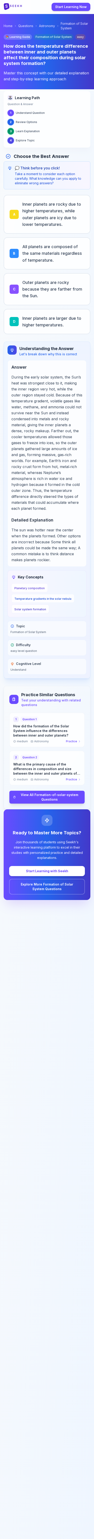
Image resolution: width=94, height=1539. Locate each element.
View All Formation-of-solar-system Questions (49, 797)
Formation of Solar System (74, 26)
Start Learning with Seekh (47, 871)
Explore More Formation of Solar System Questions (47, 886)
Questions (25, 26)
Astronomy (47, 26)
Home (8, 26)
